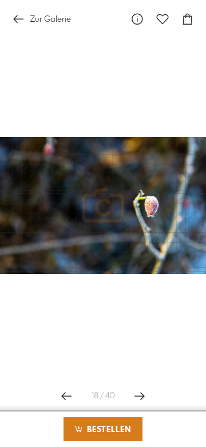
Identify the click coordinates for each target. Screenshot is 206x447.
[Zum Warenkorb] (188, 19)
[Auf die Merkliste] (162, 19)
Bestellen (107, 430)
